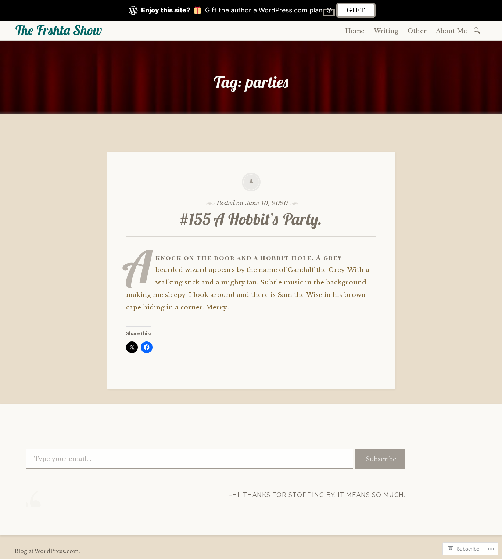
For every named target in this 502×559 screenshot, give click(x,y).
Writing (386, 31)
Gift (356, 10)
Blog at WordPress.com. (47, 551)
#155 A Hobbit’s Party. (251, 219)
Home (355, 31)
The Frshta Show (58, 30)
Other (417, 31)
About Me (451, 31)
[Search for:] (478, 30)
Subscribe (381, 459)
